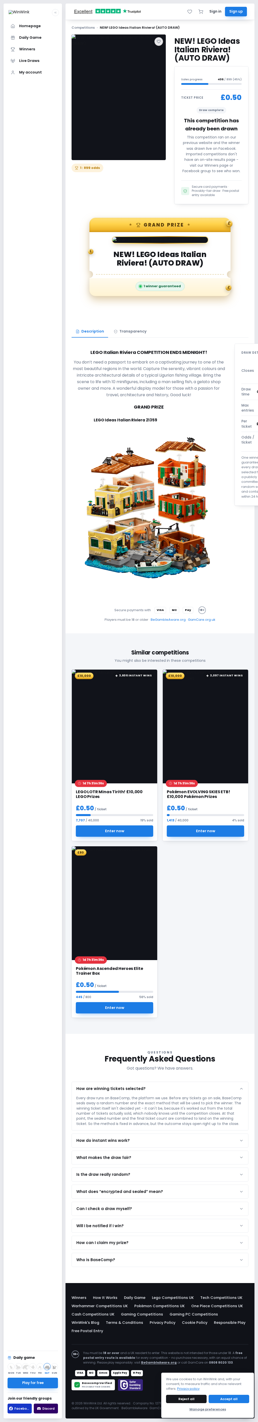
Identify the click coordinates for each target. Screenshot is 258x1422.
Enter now (114, 830)
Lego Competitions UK (173, 1297)
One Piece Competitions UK (217, 1305)
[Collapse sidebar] (55, 12)
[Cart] (200, 11)
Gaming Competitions (142, 1314)
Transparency (133, 331)
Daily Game (134, 1297)
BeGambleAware (134, 1408)
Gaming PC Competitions (194, 1314)
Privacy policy (188, 1388)
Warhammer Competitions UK (100, 1305)
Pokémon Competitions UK (159, 1305)
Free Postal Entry (87, 1330)
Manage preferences (207, 1409)
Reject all (186, 1399)
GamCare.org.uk (201, 619)
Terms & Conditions (124, 1322)
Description (92, 331)
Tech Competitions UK (221, 1297)
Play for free (33, 1382)
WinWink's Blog (85, 1322)
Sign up (236, 11)
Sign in (215, 11)
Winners (79, 1297)
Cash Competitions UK (93, 1314)
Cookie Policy (194, 1322)
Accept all (229, 1399)
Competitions (83, 27)
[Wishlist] (189, 11)
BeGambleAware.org (168, 619)
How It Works (105, 1297)
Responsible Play (229, 1322)
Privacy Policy (162, 1322)
